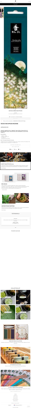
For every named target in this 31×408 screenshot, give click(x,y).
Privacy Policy (15, 398)
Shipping (14, 113)
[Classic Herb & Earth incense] (15, 378)
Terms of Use (15, 396)
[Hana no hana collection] (15, 331)
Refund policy (15, 400)
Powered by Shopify (15, 407)
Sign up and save (15, 403)
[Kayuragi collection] (15, 355)
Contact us (15, 395)
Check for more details (15, 367)
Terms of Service (15, 399)
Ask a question (15, 146)
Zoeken (15, 394)
